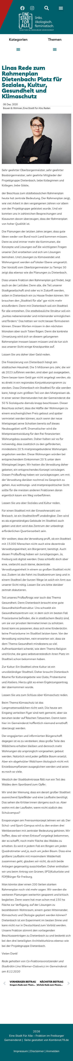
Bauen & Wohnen (12, 108)
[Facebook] (22, 8)
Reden (47, 108)
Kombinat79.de (59, 1040)
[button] (61, 8)
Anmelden (52, 1051)
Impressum (21, 1051)
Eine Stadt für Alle (33, 108)
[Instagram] (32, 8)
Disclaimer (37, 1051)
